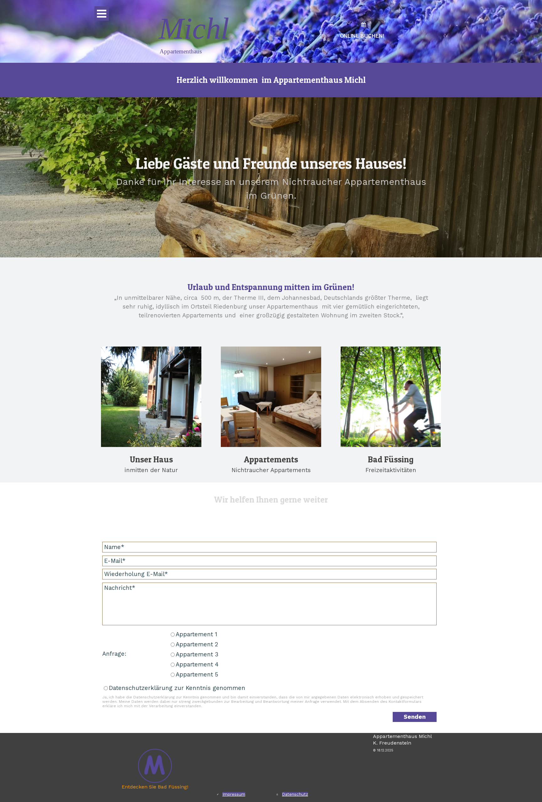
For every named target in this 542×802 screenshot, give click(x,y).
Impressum (233, 794)
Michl (194, 28)
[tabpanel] (361, 35)
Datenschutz (295, 794)
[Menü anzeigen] (101, 13)
